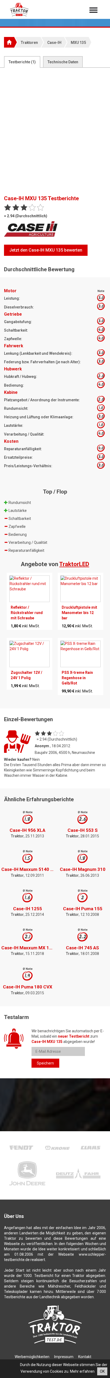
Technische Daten (63, 62)
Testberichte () (22, 62)
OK (102, 1371)
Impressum (63, 1357)
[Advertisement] (55, 132)
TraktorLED (74, 564)
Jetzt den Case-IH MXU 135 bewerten (45, 250)
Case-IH (54, 42)
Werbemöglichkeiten (32, 1357)
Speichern (45, 1063)
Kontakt (84, 1357)
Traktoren (29, 42)
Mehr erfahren (82, 1371)
